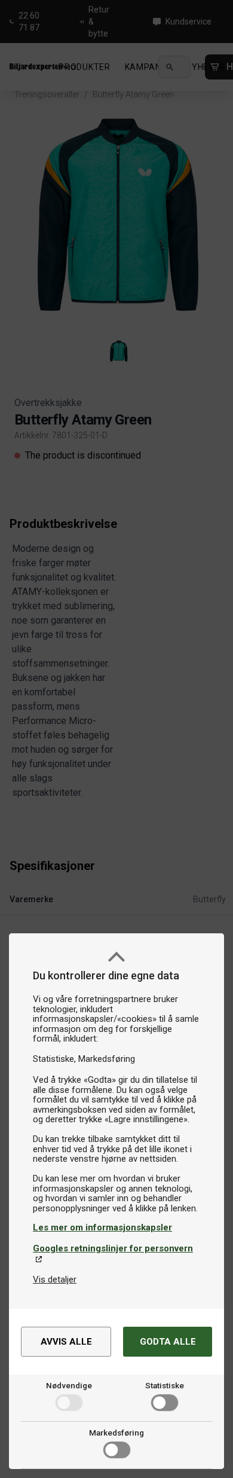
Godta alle (168, 1341)
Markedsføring (116, 1432)
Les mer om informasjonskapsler (102, 1227)
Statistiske (164, 1385)
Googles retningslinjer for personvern (113, 1248)
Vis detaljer (54, 1279)
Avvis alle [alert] (66, 1341)
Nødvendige (69, 1385)
